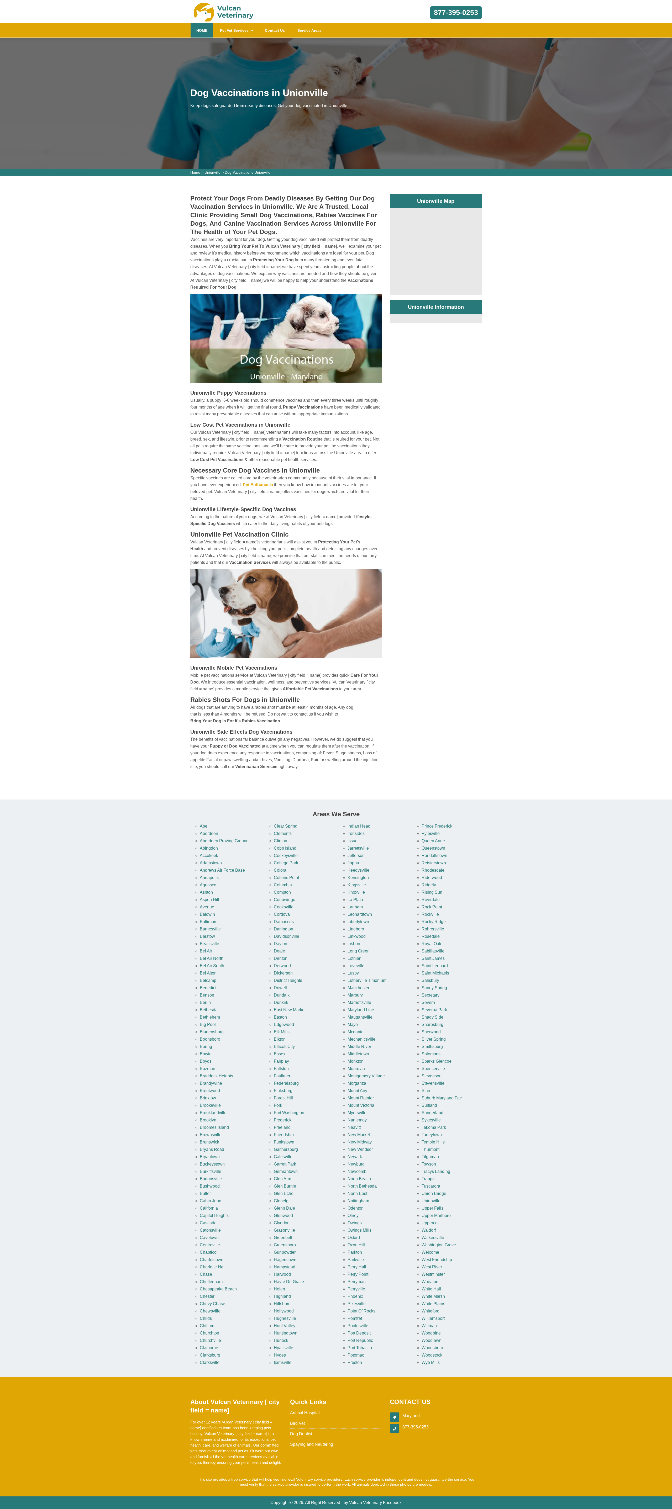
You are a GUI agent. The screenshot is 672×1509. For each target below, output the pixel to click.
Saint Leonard (435, 965)
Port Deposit (359, 1333)
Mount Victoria (361, 1105)
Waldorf (429, 1230)
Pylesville (431, 833)
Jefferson (356, 855)
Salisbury (430, 980)
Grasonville (284, 1230)
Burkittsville (210, 1171)
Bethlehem (210, 1017)
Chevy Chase (212, 1303)
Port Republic (360, 1340)
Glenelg (281, 1201)
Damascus (284, 921)
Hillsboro (282, 1303)
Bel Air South (212, 965)
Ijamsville (282, 1362)
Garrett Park (285, 1164)
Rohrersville (433, 929)
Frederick (282, 1120)
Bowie (206, 1054)
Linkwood (357, 936)
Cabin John (210, 1201)
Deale (279, 951)
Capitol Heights (214, 1215)
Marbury (355, 995)
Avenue (207, 907)
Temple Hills (433, 1142)
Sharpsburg (432, 1024)
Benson (207, 995)
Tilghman (430, 1157)
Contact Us (275, 30)
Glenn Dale (284, 1208)
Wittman (429, 1325)
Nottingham (358, 1201)
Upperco (430, 1223)
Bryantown (210, 1157)
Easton (280, 1017)
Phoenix (355, 1296)
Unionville (212, 172)
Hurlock (281, 1340)
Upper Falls (432, 1208)
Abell (204, 826)
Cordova (282, 914)
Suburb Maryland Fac (442, 1098)
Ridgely (429, 885)
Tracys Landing (436, 1171)
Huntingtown (285, 1333)
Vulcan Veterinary (365, 1502)
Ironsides (356, 833)
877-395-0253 (456, 13)
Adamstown (211, 863)
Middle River (359, 1046)
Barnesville (210, 929)
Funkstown (284, 1142)
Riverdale (431, 899)
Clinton (280, 841)
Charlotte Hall (212, 1267)
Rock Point (432, 907)
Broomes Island (214, 1127)
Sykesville (431, 1120)
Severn (428, 1002)
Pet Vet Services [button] (234, 30)
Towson (429, 1164)
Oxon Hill (356, 1245)
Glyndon (282, 1223)
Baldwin (207, 914)
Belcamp (208, 980)
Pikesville (357, 1303)
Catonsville (210, 1230)
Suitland (429, 1105)
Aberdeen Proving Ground (224, 841)
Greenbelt (283, 1237)
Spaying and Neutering (311, 1444)
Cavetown (209, 1237)
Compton (282, 892)
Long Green (359, 951)
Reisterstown (434, 863)
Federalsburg (286, 1083)
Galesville (283, 1157)
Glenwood (283, 1215)
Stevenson (432, 1076)
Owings (355, 1223)
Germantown (286, 1171)
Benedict (208, 988)
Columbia (283, 885)
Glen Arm (282, 1179)
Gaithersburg (286, 1149)
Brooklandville (213, 1112)
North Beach (359, 1179)
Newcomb (357, 1171)
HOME (204, 30)
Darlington (283, 929)
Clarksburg (210, 1355)
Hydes (280, 1355)
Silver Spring (434, 1039)
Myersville (357, 1112)
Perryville (356, 1289)
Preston (355, 1362)
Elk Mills (282, 1032)
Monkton (356, 1061)
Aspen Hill (209, 899)
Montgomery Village (366, 1076)
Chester (207, 1296)
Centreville (210, 1245)
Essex (279, 1054)
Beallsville (209, 943)
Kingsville (357, 885)
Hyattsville (283, 1348)
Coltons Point (286, 877)
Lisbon (354, 943)
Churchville (210, 1340)
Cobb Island (285, 848)
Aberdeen (209, 833)
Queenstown (433, 848)
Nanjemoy (357, 1120)
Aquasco (208, 885)
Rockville (430, 914)
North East (357, 1193)
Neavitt (354, 1127)
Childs (206, 1318)
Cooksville (283, 907)
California (209, 1208)
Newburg (356, 1164)
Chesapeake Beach (218, 1289)
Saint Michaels (435, 973)
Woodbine (431, 1333)
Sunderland (432, 1112)
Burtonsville (211, 1179)
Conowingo (284, 899)
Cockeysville (286, 855)
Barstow (207, 936)
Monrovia (356, 1068)
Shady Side (432, 1017)
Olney (353, 1215)
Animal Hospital (305, 1413)
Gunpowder (285, 1252)
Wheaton (430, 1281)
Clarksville (209, 1362)
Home (195, 172)
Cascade (208, 1223)
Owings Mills (359, 1230)
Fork (278, 1105)
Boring (206, 1046)
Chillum (207, 1325)
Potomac (356, 1355)
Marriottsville (359, 1002)
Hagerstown (285, 1259)
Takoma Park (434, 1127)
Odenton (356, 1208)
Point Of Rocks (361, 1311)
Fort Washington (289, 1112)
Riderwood (432, 877)
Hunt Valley (284, 1325)
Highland (282, 1296)
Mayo (353, 1024)
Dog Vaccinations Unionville (247, 172)
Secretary (430, 995)
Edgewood (284, 1024)
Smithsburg (432, 1046)
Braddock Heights (216, 1076)
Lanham (355, 907)
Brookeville (210, 1105)
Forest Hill (283, 1098)
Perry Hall (357, 1267)
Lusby (353, 973)
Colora (280, 870)
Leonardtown (360, 914)
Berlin (205, 1002)
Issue (353, 841)
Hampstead (284, 1267)
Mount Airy (357, 1090)
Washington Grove (439, 1245)
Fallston (281, 1068)
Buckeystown (212, 1164)
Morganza (357, 1083)
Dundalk (282, 995)
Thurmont (430, 1149)
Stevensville (433, 1083)
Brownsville (211, 1134)
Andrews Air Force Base (222, 870)
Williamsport (433, 1318)
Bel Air (206, 951)
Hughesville (285, 1318)
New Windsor (360, 1149)
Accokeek (209, 855)
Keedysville (358, 870)
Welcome (430, 1252)
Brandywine (211, 1083)
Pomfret (355, 1318)
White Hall (431, 1289)
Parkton (355, 1252)
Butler (205, 1193)
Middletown (358, 1054)
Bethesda (209, 1010)
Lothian (354, 958)
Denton (280, 958)
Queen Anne (433, 841)
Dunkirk (281, 1002)
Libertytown (358, 921)
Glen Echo (283, 1193)
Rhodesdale (433, 870)
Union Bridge (434, 1193)
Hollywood (284, 1311)
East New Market (290, 1010)
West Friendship (437, 1259)
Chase (206, 1274)
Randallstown (434, 855)
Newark (355, 1157)
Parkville (356, 1259)
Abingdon (209, 848)
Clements (283, 833)
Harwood (282, 1274)
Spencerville (433, 1068)
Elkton (280, 1039)
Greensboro (285, 1245)
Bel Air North (211, 958)
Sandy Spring (434, 988)
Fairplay (281, 1061)
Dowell (280, 988)
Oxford (354, 1237)
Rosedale (431, 936)
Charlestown (211, 1259)
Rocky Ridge (434, 921)
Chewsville (210, 1311)
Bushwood (210, 1186)
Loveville (356, 965)
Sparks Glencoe (437, 1061)
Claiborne (209, 1348)
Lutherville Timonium (367, 980)
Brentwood (210, 1090)
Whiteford (430, 1311)
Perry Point (358, 1274)
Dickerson (283, 973)
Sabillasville (433, 951)
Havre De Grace (289, 1281)
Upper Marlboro (436, 1215)
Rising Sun (432, 892)
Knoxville (356, 892)
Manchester (358, 988)
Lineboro (356, 929)
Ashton (206, 892)
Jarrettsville (358, 848)
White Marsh (433, 1296)
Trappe (428, 1179)
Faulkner (282, 1076)
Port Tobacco (360, 1348)
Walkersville (433, 1237)
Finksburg (283, 1090)
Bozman (207, 1068)
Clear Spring (285, 826)
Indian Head (359, 826)
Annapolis (209, 877)
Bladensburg (212, 1032)
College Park (286, 863)
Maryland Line (361, 1010)
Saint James (433, 958)
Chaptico (208, 1252)
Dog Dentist (301, 1434)
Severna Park (434, 1010)
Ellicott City (284, 1046)
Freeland (282, 1127)
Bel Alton (208, 973)
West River (432, 1267)
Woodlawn (432, 1340)
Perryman (357, 1281)
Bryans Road (212, 1149)
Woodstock (432, 1355)
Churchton (209, 1333)
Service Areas (309, 30)
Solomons (431, 1054)
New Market (359, 1134)
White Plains (433, 1303)
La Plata (355, 899)
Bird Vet (297, 1423)
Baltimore (209, 921)
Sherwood (431, 1032)
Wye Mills (431, 1362)
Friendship (284, 1134)
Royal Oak (431, 943)
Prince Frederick (437, 826)
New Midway (360, 1142)
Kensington (358, 877)
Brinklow (208, 1098)
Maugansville (360, 1017)
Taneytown (432, 1134)
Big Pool (208, 1024)
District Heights (288, 980)
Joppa (353, 863)
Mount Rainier (361, 1098)
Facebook (392, 1502)
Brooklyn (208, 1120)
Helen (279, 1289)
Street (427, 1090)
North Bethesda (362, 1186)
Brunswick (209, 1142)
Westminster (433, 1274)
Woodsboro (432, 1348)
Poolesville (358, 1325)
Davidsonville (286, 936)
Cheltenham (211, 1281)
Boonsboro (210, 1039)
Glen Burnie (285, 1186)
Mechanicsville (361, 1039)
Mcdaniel (356, 1032)
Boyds (206, 1061)
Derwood (282, 965)
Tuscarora (431, 1186)
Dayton (280, 943)
